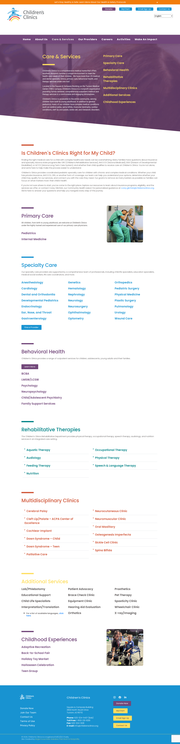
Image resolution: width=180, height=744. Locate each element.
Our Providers (87, 39)
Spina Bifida (103, 550)
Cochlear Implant (39, 531)
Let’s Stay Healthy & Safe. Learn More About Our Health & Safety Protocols (90, 2)
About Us (41, 39)
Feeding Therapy (38, 466)
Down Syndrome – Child (43, 539)
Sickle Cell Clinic (106, 542)
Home (27, 39)
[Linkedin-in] (125, 697)
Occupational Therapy (111, 450)
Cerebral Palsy (36, 511)
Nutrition (32, 473)
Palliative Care (36, 554)
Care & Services (63, 39)
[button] (56, 450)
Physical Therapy (107, 458)
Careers (107, 39)
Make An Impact (146, 39)
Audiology (33, 458)
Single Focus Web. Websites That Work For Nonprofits (57, 739)
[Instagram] (114, 697)
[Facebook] (120, 697)
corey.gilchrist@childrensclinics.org (137, 188)
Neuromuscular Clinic (110, 519)
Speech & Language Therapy (115, 466)
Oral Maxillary (105, 527)
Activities (123, 39)
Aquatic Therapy (38, 450)
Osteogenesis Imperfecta (113, 535)
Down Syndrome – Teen (43, 546)
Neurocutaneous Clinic (111, 511)
